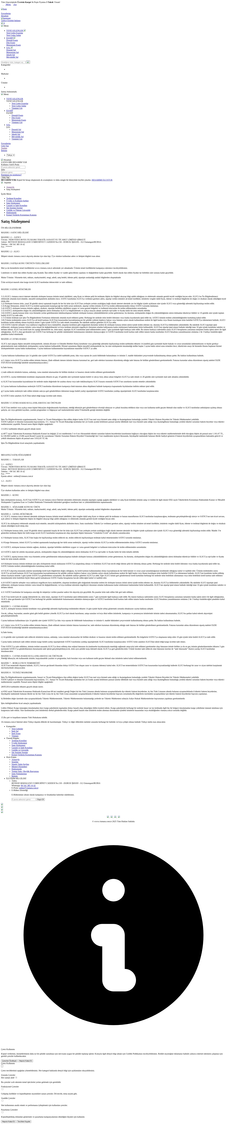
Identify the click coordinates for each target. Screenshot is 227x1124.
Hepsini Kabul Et (25, 1061)
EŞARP (9, 110)
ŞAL (8, 125)
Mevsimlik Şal (12, 57)
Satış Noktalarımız (19, 774)
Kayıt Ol (40, 799)
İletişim (4, 150)
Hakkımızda (11, 212)
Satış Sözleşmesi (13, 203)
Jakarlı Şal (10, 55)
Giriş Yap (5, 146)
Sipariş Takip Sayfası (20, 764)
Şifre (3, 170)
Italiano (17, 20)
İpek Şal (15, 731)
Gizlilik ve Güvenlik (20, 750)
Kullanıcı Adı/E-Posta (10, 164)
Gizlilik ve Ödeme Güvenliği (18, 210)
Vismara (15, 736)
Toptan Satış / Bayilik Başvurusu (25, 771)
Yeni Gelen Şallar (13, 35)
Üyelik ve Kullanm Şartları (17, 201)
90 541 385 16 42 (28, 785)
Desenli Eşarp (12, 40)
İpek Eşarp (16, 733)
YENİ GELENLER (14, 99)
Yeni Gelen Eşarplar (14, 33)
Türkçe (4, 20)
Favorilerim (6, 143)
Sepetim (15, 762)
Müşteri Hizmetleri (19, 766)
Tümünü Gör (17, 108)
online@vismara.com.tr (28, 788)
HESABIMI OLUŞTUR (102, 180)
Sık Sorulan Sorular (14, 208)
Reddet (161, 1054)
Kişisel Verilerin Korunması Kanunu (21, 215)
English (10, 20)
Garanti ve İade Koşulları (16, 205)
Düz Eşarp (10, 43)
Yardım (4, 148)
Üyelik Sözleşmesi (19, 743)
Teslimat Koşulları (13, 198)
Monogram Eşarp (13, 45)
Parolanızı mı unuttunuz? (11, 175)
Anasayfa (10, 187)
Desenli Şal (11, 50)
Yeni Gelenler (17, 729)
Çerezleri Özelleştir (9, 1061)
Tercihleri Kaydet (23, 1122)
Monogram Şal (12, 52)
